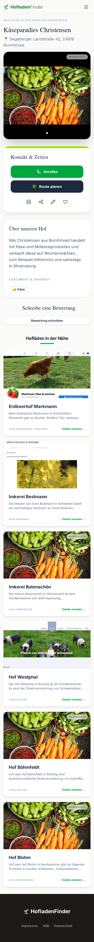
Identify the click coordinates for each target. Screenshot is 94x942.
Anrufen (51, 171)
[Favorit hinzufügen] (65, 202)
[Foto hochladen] (29, 202)
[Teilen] (41, 202)
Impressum (29, 926)
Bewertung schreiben (47, 320)
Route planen (50, 186)
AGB (46, 926)
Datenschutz (63, 926)
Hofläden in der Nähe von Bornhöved (35, 20)
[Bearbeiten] (53, 202)
